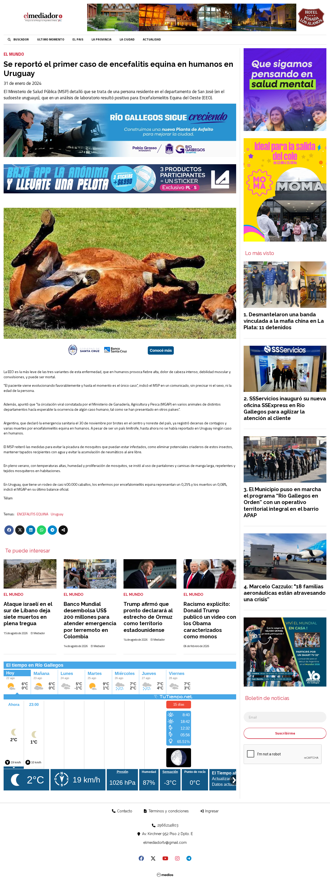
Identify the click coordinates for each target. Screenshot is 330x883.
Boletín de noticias (267, 698)
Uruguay (57, 514)
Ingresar (211, 811)
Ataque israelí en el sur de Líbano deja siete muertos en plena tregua (28, 614)
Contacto (124, 811)
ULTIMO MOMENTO (50, 39)
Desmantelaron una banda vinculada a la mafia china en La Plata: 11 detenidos (284, 321)
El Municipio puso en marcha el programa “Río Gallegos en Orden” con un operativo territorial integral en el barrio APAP (282, 502)
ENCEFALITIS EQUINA (32, 514)
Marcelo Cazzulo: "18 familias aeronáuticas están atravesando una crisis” (285, 593)
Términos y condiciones (168, 811)
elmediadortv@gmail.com (165, 842)
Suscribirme (285, 733)
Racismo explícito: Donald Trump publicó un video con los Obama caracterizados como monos (210, 620)
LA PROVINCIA (101, 39)
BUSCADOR (21, 39)
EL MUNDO (14, 54)
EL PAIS (77, 39)
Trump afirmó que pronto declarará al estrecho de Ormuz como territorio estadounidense (147, 617)
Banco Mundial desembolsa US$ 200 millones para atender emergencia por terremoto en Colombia (90, 620)
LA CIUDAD (127, 39)
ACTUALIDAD (152, 39)
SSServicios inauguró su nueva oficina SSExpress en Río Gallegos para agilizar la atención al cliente (285, 408)
